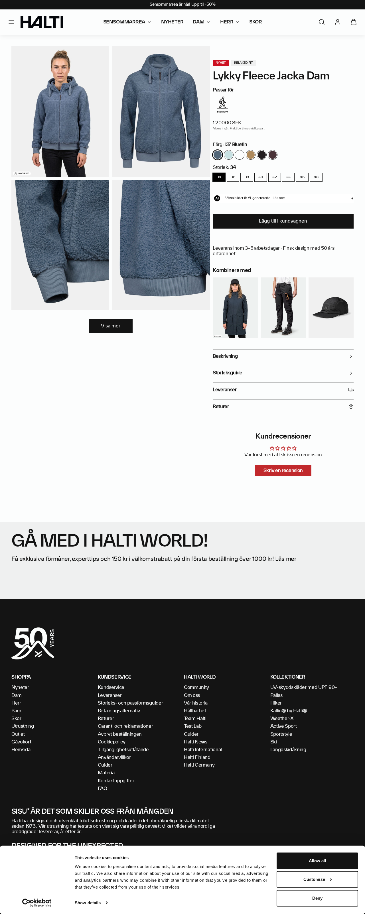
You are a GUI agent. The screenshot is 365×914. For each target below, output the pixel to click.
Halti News (195, 742)
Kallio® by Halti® (288, 711)
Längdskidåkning (288, 749)
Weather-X (282, 718)
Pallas (276, 695)
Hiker (276, 703)
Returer (106, 718)
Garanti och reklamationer (125, 726)
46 (302, 177)
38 (247, 177)
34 (219, 177)
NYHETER (172, 22)
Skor (16, 718)
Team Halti (195, 718)
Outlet (18, 734)
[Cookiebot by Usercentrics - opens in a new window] (37, 903)
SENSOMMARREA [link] (124, 22)
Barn (16, 711)
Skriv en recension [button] (283, 470)
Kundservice (111, 687)
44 (288, 177)
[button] (11, 22)
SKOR (255, 22)
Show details (88, 902)
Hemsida (21, 749)
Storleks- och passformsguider (130, 703)
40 (260, 177)
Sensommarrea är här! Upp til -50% (183, 5)
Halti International (203, 749)
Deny (317, 898)
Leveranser (110, 695)
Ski (273, 742)
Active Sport (283, 726)
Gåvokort (21, 742)
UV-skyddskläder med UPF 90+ (303, 687)
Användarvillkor (114, 757)
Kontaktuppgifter (116, 781)
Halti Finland (197, 757)
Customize (314, 879)
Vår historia (196, 703)
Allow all (317, 860)
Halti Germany (199, 765)
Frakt (233, 128)
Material (106, 773)
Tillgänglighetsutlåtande (123, 749)
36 (233, 177)
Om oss (192, 695)
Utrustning (22, 726)
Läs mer (285, 559)
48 (316, 177)
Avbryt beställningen (120, 734)
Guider (105, 765)
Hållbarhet (195, 711)
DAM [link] (198, 22)
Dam (16, 695)
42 (274, 177)
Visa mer (110, 326)
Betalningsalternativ (119, 711)
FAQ (102, 788)
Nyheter (20, 687)
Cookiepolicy (111, 742)
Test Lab (192, 726)
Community (196, 687)
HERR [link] (226, 22)
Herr (16, 703)
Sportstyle (281, 734)
